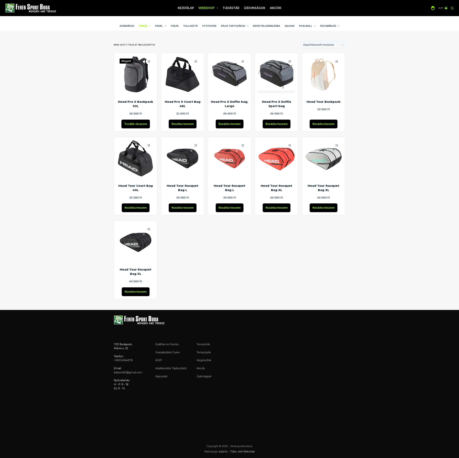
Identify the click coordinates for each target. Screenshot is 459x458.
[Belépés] (433, 8)
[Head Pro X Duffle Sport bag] (276, 74)
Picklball (305, 26)
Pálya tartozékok (233, 26)
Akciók (275, 8)
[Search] (452, 8)
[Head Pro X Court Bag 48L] (182, 74)
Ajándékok (127, 26)
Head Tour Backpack (323, 101)
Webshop (206, 8)
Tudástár (231, 8)
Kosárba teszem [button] (183, 124)
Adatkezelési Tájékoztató (171, 368)
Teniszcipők (204, 352)
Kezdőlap (186, 8)
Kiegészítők (204, 360)
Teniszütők (203, 344)
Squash (290, 26)
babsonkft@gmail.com (128, 372)
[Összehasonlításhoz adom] (149, 61)
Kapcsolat (161, 376)
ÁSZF (158, 360)
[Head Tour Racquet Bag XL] (276, 158)
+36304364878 (123, 360)
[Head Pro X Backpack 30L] (135, 74)
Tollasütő (190, 26)
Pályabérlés (328, 26)
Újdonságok (254, 8)
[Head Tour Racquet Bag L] (182, 158)
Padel (159, 26)
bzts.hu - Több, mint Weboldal (237, 451)
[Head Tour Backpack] (323, 74)
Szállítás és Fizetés (167, 344)
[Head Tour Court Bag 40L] (135, 158)
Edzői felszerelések (266, 26)
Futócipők (209, 26)
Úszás (175, 26)
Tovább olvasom (135, 124)
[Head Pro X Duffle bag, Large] (229, 74)
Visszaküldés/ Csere (167, 352)
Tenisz (143, 26)
